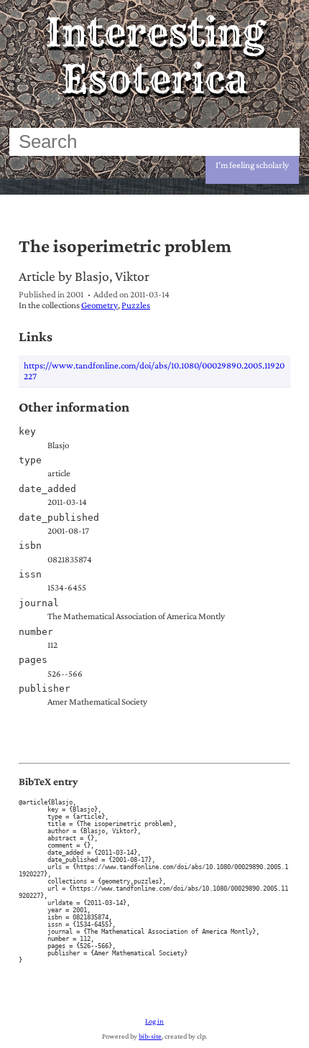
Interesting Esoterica (154, 56)
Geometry (99, 305)
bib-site (150, 1036)
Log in (154, 1021)
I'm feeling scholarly (252, 164)
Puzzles (135, 305)
